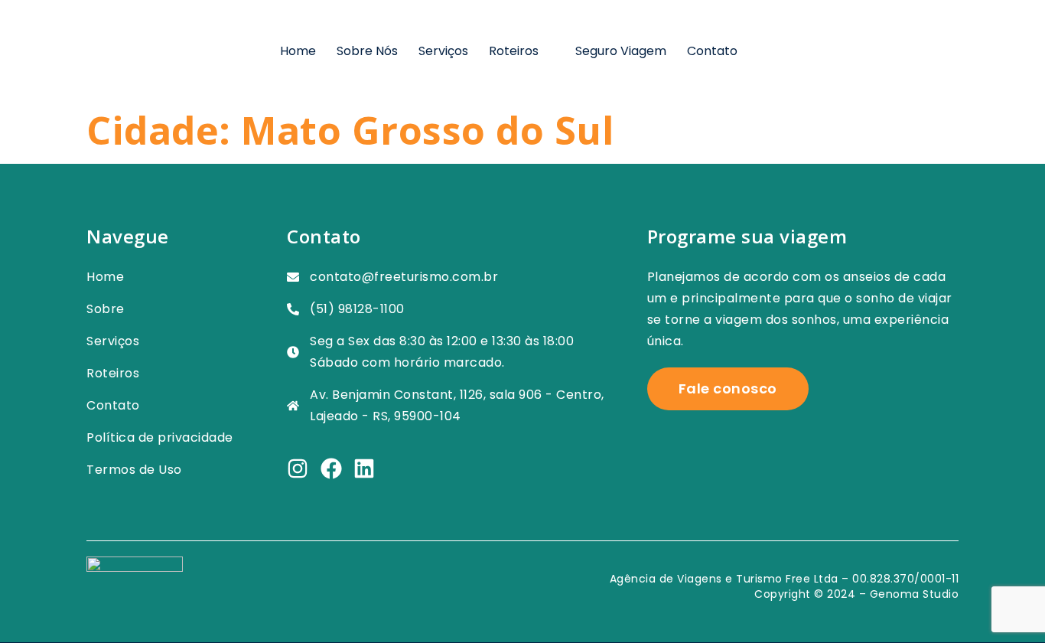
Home (298, 51)
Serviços (443, 51)
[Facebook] (331, 468)
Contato (712, 51)
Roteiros (514, 51)
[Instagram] (297, 468)
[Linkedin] (364, 468)
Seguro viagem (620, 51)
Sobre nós (367, 51)
